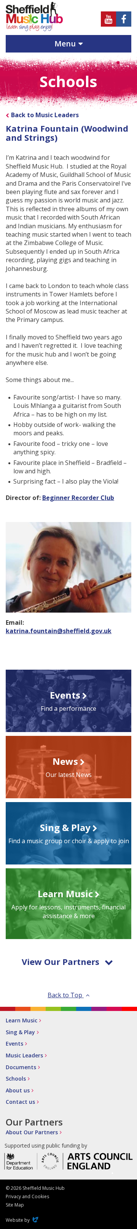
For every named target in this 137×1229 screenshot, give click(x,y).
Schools (16, 1078)
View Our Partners (60, 961)
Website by (23, 1220)
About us (18, 1090)
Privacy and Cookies (27, 1196)
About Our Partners (32, 1132)
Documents (21, 1067)
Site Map (15, 1205)
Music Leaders (24, 1055)
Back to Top (66, 995)
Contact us (20, 1101)
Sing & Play (20, 1032)
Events (14, 1043)
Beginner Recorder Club (78, 498)
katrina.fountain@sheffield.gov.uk (59, 631)
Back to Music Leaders (45, 115)
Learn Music (21, 1020)
